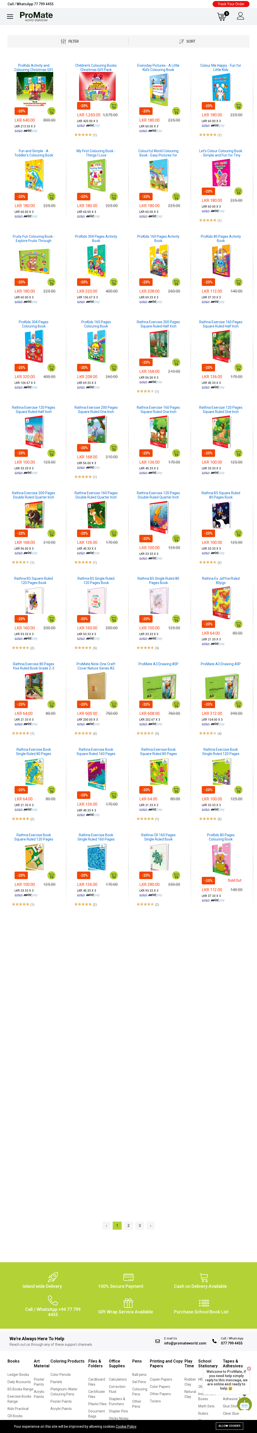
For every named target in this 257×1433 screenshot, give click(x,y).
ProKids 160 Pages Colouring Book (96, 324)
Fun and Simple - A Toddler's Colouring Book (33, 153)
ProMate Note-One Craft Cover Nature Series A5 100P (96, 666)
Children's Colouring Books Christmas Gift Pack (96, 67)
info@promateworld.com (185, 1343)
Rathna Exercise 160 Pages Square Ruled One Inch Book (158, 409)
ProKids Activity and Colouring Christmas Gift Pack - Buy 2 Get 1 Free (33, 67)
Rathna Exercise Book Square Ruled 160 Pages (96, 751)
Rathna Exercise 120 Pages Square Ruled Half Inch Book (33, 409)
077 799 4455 (231, 1343)
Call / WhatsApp (30, 4)
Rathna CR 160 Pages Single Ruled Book (158, 837)
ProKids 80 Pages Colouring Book (221, 837)
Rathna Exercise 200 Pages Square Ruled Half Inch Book (158, 324)
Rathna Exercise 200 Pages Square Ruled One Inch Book (96, 409)
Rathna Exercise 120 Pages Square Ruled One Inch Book (220, 409)
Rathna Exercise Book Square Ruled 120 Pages (33, 837)
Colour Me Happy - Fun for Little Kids (220, 67)
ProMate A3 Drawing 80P (158, 664)
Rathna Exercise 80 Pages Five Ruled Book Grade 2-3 (33, 666)
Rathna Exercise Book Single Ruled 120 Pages (220, 751)
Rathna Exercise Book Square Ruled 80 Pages (158, 751)
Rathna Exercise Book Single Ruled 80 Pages (33, 751)
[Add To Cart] (51, 111)
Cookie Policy (126, 1426)
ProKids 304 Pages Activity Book (96, 238)
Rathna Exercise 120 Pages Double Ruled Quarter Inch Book (158, 495)
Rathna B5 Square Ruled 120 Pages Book (33, 580)
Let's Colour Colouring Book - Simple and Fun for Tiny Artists (220, 153)
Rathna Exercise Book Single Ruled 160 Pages (96, 837)
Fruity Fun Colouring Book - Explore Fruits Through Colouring (34, 238)
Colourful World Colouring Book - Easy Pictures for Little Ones (158, 153)
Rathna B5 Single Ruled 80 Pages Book (158, 580)
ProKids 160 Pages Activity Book (158, 238)
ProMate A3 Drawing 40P (221, 664)
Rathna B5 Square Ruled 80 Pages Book (221, 495)
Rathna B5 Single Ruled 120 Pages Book (96, 580)
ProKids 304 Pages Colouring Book (33, 324)
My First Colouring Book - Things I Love (96, 153)
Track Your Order (231, 4)
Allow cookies (229, 1425)
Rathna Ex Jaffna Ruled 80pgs (221, 580)
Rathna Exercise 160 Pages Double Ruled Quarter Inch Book (96, 495)
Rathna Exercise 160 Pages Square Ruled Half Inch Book (220, 324)
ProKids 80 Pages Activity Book (221, 238)
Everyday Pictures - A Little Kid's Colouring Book (158, 67)
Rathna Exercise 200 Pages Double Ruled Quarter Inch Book (33, 495)
